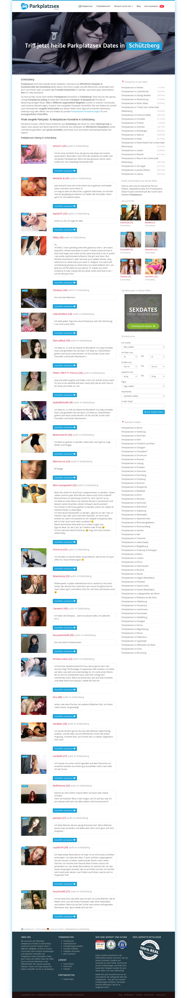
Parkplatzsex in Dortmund (134, 455)
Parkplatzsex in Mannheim (134, 506)
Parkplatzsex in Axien (143, 138)
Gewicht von (127, 372)
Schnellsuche (68, 941)
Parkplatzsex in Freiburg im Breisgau (139, 550)
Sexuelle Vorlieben (70, 948)
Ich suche (125, 342)
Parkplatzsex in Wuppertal (134, 487)
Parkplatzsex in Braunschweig (135, 526)
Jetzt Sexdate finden (154, 412)
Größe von (126, 362)
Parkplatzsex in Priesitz (143, 122)
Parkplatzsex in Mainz (131, 554)
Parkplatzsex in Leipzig (132, 463)
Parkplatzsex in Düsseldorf (134, 451)
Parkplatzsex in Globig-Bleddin (143, 95)
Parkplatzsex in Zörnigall (143, 166)
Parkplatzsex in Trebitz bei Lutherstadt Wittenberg (143, 109)
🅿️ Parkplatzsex (85, 6)
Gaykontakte (68, 979)
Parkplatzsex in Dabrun (143, 134)
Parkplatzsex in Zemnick (143, 126)
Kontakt (139, 995)
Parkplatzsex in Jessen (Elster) (143, 170)
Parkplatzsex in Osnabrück (134, 605)
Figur (123, 381)
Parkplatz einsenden (71, 951)
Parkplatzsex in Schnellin (143, 119)
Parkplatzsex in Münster (133, 498)
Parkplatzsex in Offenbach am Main (138, 644)
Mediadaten (129, 995)
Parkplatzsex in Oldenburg (134, 601)
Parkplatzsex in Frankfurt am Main (138, 443)
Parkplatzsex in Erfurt (131, 562)
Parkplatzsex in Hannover (133, 471)
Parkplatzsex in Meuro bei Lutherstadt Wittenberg (143, 160)
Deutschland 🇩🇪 (42, 929)
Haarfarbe (126, 391)
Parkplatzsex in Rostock (132, 569)
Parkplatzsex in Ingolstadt (133, 641)
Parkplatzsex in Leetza (143, 174)
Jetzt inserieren (69, 954)
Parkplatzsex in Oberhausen (135, 566)
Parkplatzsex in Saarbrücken (135, 585)
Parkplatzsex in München (133, 435)
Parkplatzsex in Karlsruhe (133, 502)
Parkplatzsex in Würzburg (133, 652)
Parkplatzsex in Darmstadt (134, 613)
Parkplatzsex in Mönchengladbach (137, 522)
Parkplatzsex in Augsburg (133, 510)
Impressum (160, 995)
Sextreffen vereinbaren (64, 171)
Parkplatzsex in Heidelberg (134, 617)
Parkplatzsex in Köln (131, 439)
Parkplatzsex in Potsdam (133, 581)
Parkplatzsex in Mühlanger (143, 130)
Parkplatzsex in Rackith (143, 154)
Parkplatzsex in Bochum (133, 483)
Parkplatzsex (29, 929)
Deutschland (68, 964)
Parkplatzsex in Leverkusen (134, 609)
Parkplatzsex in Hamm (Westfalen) (137, 589)
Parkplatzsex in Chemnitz (133, 538)
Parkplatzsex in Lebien (143, 150)
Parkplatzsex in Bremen (132, 459)
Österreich (67, 966)
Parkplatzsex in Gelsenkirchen (135, 518)
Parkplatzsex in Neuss (132, 633)
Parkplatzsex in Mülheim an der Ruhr (139, 597)
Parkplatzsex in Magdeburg (134, 546)
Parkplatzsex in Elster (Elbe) (143, 103)
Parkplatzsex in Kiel (130, 534)
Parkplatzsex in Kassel (132, 573)
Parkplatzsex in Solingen (133, 621)
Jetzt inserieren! (153, 6)
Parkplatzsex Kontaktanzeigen (85, 111)
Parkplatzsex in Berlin (131, 427)
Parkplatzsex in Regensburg (134, 629)
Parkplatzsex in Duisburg (133, 479)
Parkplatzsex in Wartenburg (143, 99)
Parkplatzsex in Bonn (131, 494)
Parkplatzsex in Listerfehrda (143, 91)
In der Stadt (127, 401)
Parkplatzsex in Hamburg (133, 431)
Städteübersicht (103, 6)
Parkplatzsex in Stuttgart (133, 447)
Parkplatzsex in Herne (132, 625)
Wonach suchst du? (123, 6)
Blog (139, 6)
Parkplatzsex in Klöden (143, 87)
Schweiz (66, 969)
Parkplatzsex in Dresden (133, 467)
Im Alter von (127, 352)
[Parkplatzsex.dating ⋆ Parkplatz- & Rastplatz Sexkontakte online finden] (40, 6)
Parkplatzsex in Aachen (132, 530)
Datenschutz (149, 995)
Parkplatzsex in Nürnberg (133, 475)
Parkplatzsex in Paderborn (134, 637)
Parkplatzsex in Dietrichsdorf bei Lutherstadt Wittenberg (143, 144)
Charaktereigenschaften (73, 946)
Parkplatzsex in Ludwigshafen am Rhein (140, 593)
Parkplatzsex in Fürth (131, 648)
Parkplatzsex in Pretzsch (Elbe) (143, 115)
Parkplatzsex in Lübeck (132, 558)
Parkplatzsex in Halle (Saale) (134, 542)
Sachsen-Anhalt (57, 929)
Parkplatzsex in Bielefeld (133, 491)
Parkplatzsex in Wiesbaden (134, 514)
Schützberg (82, 146)
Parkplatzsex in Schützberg (77, 929)
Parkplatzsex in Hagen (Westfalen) (137, 577)
